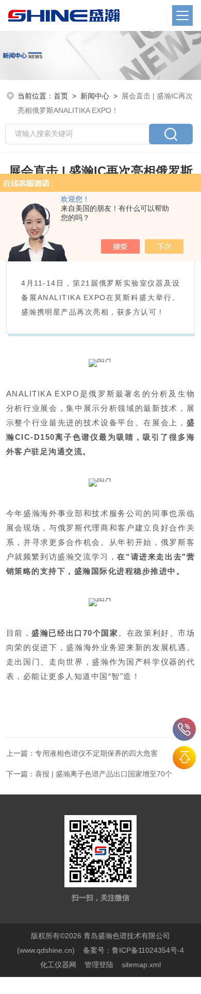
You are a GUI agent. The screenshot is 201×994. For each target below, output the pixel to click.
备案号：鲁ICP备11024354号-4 (133, 950)
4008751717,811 (184, 729)
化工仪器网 (58, 964)
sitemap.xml (141, 964)
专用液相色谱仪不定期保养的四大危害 (96, 753)
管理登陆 (99, 964)
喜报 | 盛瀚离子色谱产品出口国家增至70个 (103, 774)
